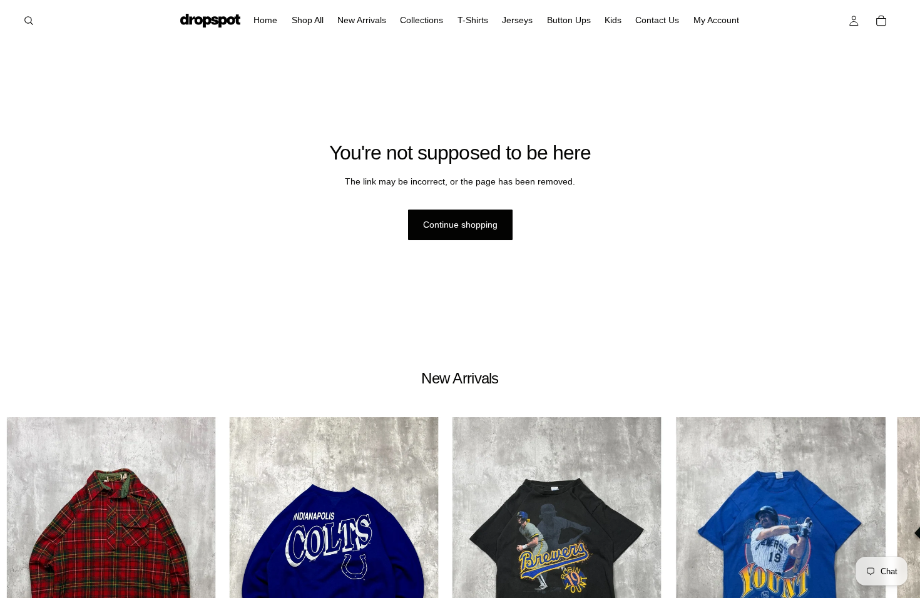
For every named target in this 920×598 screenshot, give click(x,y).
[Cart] (881, 20)
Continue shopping (460, 225)
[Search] (29, 20)
